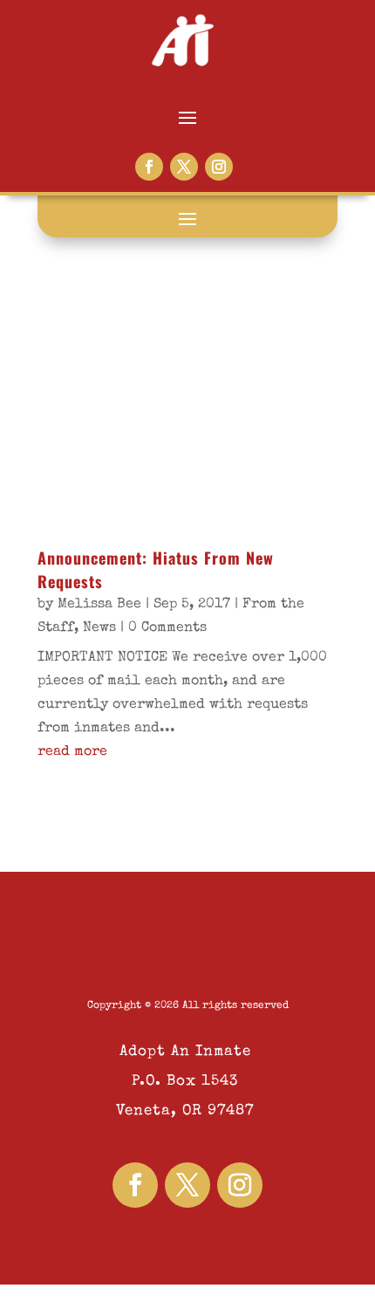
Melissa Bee (99, 605)
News (99, 628)
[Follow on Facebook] (149, 167)
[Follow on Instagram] (219, 167)
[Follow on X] (184, 167)
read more (72, 752)
